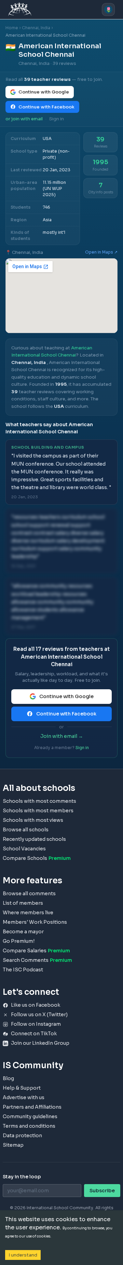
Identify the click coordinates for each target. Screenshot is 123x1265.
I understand (23, 1255)
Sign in (56, 119)
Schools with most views (33, 820)
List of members (23, 903)
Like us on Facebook (35, 1005)
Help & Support (22, 1088)
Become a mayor (23, 932)
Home (11, 27)
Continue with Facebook (46, 107)
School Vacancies (24, 849)
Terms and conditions (29, 1126)
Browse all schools (26, 830)
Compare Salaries (36, 951)
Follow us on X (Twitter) (39, 1014)
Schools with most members (38, 811)
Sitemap (13, 1145)
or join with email (24, 119)
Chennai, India (36, 27)
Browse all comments (29, 893)
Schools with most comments (39, 801)
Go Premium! (19, 941)
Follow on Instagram (36, 1024)
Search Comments (37, 960)
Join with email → (61, 736)
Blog (8, 1078)
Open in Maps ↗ (101, 252)
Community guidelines (30, 1116)
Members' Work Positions (35, 922)
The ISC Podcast (23, 970)
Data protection (22, 1135)
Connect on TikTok (34, 1033)
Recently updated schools (34, 839)
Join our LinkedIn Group (40, 1043)
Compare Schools (37, 858)
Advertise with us (23, 1097)
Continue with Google (43, 92)
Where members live (28, 912)
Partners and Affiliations (32, 1107)
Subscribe (102, 1191)
